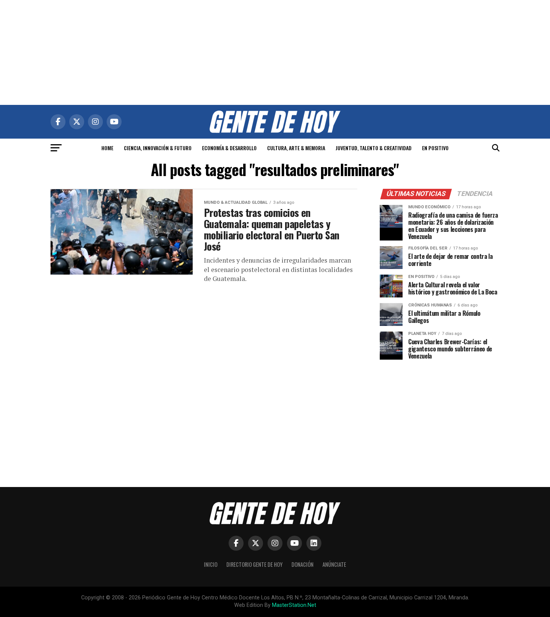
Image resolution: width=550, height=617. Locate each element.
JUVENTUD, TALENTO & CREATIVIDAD (374, 148)
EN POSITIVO (435, 148)
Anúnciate (334, 564)
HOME (107, 148)
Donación (302, 564)
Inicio (210, 564)
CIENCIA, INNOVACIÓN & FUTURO (158, 148)
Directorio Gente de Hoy (254, 564)
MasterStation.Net (294, 605)
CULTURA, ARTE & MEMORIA (296, 148)
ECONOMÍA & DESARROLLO (229, 148)
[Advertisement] (275, 52)
